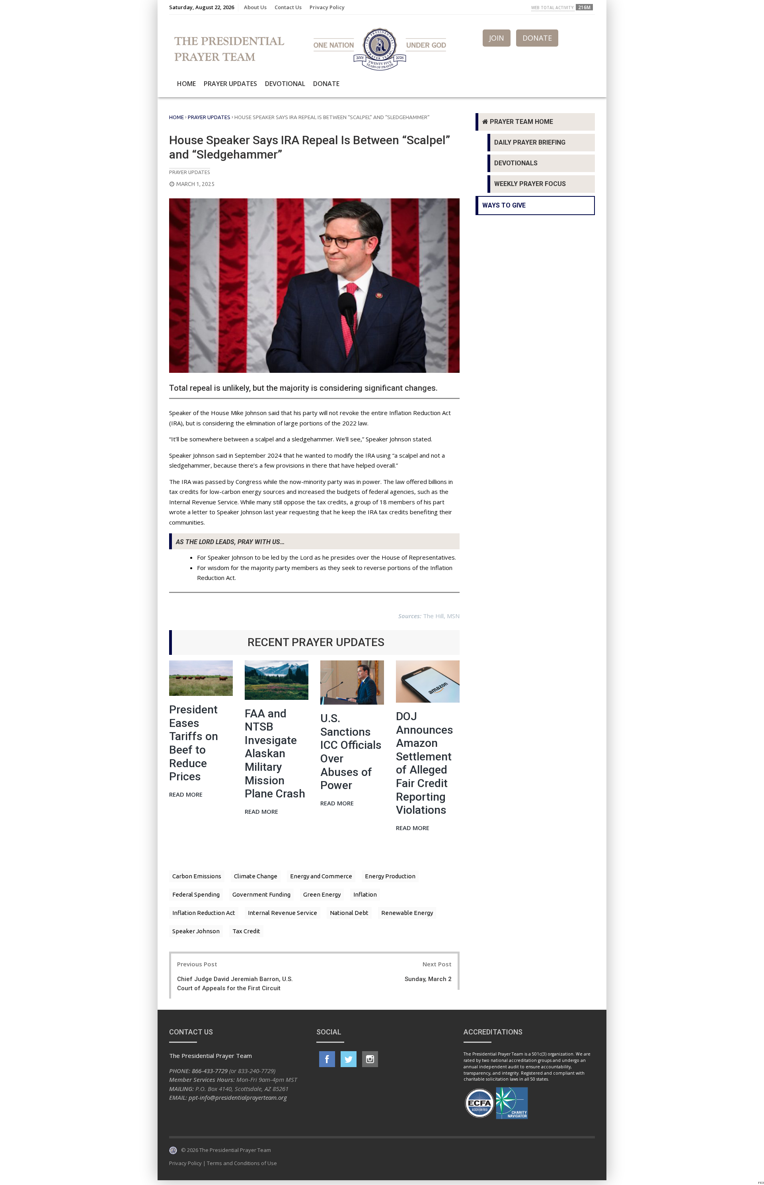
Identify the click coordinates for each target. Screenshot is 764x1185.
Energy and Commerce (321, 876)
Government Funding (261, 894)
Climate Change (255, 876)
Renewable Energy (407, 912)
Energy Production (390, 876)
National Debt (349, 912)
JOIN (496, 38)
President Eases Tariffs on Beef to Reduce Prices (193, 743)
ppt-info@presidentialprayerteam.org (238, 1097)
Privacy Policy (327, 7)
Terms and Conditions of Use (242, 1163)
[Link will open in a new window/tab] (327, 1059)
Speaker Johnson (196, 931)
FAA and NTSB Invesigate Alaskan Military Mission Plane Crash (275, 754)
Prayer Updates (230, 83)
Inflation (365, 894)
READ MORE (186, 795)
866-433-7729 (210, 1071)
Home (186, 83)
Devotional (285, 83)
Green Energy (322, 894)
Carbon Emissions (196, 876)
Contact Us (288, 7)
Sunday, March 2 (428, 979)
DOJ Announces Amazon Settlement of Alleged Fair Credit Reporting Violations (424, 763)
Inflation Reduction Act (203, 912)
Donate (326, 83)
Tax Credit (246, 931)
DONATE (537, 38)
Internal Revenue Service (282, 912)
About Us (255, 7)
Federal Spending (196, 894)
